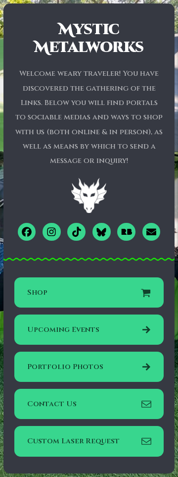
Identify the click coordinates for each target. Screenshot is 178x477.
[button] (27, 232)
